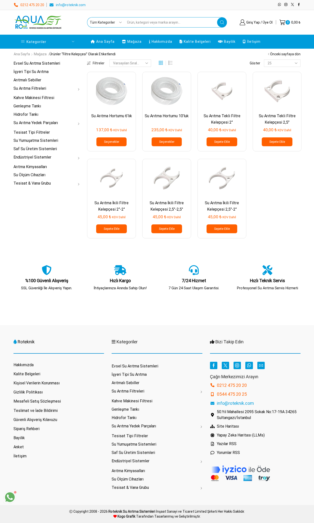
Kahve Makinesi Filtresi (33, 97)
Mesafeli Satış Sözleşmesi (37, 401)
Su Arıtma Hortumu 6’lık (111, 116)
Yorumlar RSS (228, 452)
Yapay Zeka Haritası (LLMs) (241, 435)
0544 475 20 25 (232, 394)
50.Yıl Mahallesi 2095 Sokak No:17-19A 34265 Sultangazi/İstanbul (257, 414)
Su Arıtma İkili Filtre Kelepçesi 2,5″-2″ (222, 206)
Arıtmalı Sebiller (27, 80)
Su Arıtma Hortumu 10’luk (167, 116)
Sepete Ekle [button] (222, 142)
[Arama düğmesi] (222, 22)
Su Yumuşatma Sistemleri (35, 140)
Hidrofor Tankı (25, 114)
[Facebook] (299, 5)
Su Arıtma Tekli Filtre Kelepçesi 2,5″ (277, 119)
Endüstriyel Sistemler (32, 157)
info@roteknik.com (71, 5)
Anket (18, 447)
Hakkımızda (162, 42)
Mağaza (134, 42)
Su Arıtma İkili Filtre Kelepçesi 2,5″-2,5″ (167, 206)
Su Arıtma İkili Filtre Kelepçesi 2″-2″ (111, 206)
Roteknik (26, 341)
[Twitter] (292, 5)
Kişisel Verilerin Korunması (36, 383)
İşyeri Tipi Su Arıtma (31, 71)
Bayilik (230, 42)
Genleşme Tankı (27, 106)
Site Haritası (228, 426)
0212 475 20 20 (32, 5)
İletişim (254, 42)
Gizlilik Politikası (28, 392)
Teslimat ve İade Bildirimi (35, 410)
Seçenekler (111, 142)
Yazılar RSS (226, 443)
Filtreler (99, 63)
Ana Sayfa (105, 42)
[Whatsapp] (279, 5)
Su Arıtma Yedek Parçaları (35, 122)
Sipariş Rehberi (26, 428)
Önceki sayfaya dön (285, 54)
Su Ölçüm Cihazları (29, 175)
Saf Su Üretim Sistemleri (35, 148)
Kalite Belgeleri (197, 42)
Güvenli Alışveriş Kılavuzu (35, 419)
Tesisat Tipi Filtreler (31, 132)
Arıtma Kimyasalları (30, 166)
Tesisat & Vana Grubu (32, 183)
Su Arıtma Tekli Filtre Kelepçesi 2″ (222, 119)
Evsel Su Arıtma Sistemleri (36, 63)
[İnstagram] (286, 5)
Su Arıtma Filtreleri (29, 88)
